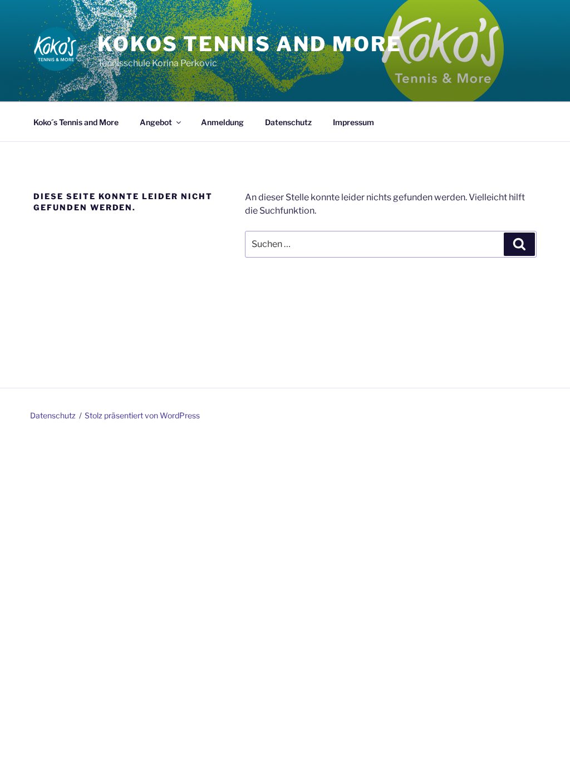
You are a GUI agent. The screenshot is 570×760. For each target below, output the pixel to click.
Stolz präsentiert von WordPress (142, 415)
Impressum (353, 122)
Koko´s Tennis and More (76, 122)
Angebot (156, 122)
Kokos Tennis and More (249, 44)
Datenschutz (288, 122)
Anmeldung (222, 122)
